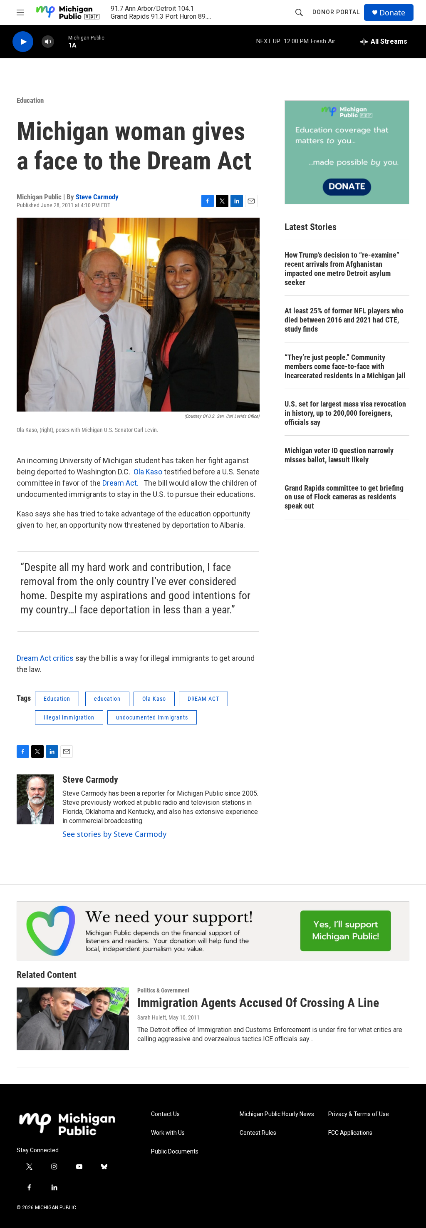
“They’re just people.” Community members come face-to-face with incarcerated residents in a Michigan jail (345, 366)
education (107, 698)
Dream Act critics (45, 658)
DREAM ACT (203, 698)
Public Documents (174, 1152)
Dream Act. (120, 483)
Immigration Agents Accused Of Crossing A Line (258, 1002)
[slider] (61, 41)
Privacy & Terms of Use (358, 1114)
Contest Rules (258, 1133)
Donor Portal (336, 12)
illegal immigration (69, 717)
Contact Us (165, 1114)
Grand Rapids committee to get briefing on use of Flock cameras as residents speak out (344, 497)
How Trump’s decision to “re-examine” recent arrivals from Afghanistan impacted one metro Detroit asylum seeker (342, 269)
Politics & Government (163, 990)
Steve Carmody (97, 197)
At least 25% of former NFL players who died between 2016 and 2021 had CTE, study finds (344, 319)
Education (30, 100)
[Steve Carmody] (35, 799)
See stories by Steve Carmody (114, 834)
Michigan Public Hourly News (277, 1114)
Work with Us (168, 1133)
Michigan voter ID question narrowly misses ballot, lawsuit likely (339, 455)
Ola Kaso (147, 471)
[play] (23, 42)
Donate (392, 12)
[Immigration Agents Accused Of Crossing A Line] (73, 1018)
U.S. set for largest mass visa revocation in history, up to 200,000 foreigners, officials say (345, 413)
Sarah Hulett (151, 1017)
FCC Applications (350, 1133)
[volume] (48, 41)
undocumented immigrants (152, 717)
